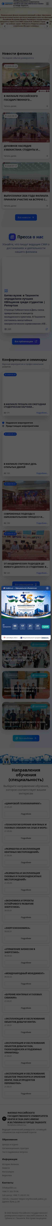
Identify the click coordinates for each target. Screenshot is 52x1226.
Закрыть (45, 637)
